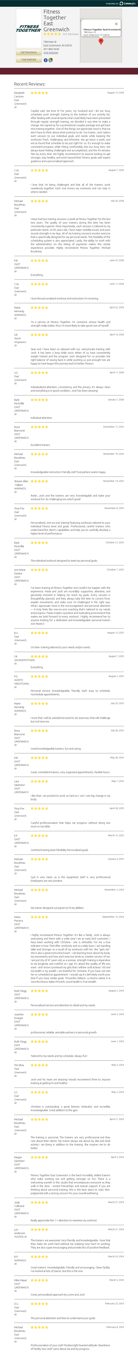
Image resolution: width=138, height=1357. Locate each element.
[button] (101, 41)
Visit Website (28, 59)
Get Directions (29, 52)
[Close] (116, 24)
